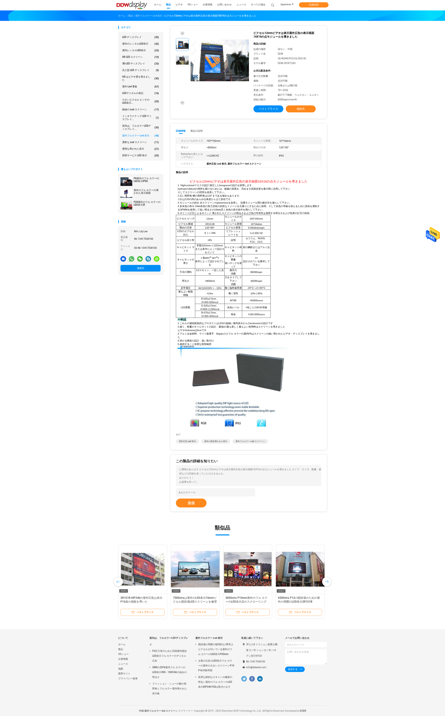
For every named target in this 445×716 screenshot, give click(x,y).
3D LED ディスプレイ (140, 63)
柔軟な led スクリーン (140, 142)
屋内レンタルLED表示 (140, 50)
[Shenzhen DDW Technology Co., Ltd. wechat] (140, 258)
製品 (120, 649)
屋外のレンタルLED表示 (140, 43)
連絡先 (140, 268)
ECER (303, 710)
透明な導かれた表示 (140, 148)
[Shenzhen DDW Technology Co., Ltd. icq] (156, 258)
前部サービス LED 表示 (140, 155)
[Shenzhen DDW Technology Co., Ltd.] (131, 5)
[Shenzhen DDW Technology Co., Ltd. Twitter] (244, 679)
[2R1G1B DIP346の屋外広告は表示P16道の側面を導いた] (142, 569)
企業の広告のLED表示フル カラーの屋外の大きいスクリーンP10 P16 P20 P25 (216, 665)
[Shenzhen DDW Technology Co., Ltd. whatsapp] (131, 258)
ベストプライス (268, 108)
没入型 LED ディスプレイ (140, 70)
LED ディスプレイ (140, 37)
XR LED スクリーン (140, 56)
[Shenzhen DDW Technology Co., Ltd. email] (123, 258)
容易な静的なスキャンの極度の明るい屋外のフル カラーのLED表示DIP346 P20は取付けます (215, 682)
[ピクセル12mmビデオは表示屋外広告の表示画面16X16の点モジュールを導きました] (220, 60)
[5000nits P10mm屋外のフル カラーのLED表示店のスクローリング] (247, 569)
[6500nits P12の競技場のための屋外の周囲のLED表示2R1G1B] (300, 569)
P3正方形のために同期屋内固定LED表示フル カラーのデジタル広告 (169, 656)
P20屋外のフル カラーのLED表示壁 (147, 203)
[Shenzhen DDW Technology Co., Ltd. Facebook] (252, 679)
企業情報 (123, 659)
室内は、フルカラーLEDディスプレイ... (140, 127)
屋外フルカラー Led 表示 (140, 135)
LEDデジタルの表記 (140, 93)
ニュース (123, 663)
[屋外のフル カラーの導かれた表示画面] (126, 193)
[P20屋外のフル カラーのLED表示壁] (126, 205)
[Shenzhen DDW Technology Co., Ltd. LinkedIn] (260, 679)
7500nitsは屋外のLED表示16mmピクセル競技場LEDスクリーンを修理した (195, 601)
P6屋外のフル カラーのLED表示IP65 (146, 179)
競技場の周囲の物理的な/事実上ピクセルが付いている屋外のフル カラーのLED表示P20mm (215, 649)
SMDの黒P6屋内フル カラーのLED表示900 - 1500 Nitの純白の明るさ (169, 672)
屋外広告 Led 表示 (187, 441)
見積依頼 (314, 4)
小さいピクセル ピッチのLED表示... (140, 101)
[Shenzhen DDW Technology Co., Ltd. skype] (148, 258)
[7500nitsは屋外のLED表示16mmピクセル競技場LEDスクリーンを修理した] (195, 569)
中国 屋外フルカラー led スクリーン (158, 710)
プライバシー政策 (128, 678)
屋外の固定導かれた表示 (215, 441)
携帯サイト (124, 673)
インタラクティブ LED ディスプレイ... (140, 118)
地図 (120, 668)
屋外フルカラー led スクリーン (250, 441)
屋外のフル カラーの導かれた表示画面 (146, 191)
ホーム (122, 644)
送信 (191, 503)
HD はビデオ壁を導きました (140, 78)
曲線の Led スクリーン (140, 109)
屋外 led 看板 (140, 86)
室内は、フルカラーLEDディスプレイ (168, 641)
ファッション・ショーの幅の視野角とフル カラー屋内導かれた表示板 (169, 688)
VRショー (123, 654)
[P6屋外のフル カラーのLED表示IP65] (126, 182)
